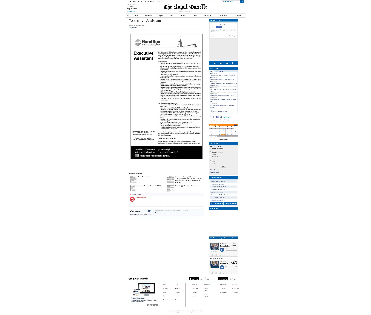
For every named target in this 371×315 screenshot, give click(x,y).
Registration (207, 284)
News (136, 15)
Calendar (177, 296)
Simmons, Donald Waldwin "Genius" (219, 195)
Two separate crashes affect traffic (219, 111)
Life (171, 15)
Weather (177, 292)
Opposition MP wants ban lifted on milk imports (222, 75)
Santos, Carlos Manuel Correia (218, 189)
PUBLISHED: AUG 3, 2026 (216, 241)
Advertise (194, 296)
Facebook (223, 284)
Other (213, 163)
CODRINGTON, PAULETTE (218, 181)
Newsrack (177, 300)
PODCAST (153, 1)
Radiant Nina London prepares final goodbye (222, 95)
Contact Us (195, 288)
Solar (213, 159)
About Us (194, 284)
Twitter (223, 288)
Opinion (183, 15)
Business (148, 15)
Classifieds (223, 15)
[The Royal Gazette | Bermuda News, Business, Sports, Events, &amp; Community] (185, 7)
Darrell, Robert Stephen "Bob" (218, 184)
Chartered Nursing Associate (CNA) (149, 186)
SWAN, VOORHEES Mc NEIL (218, 197)
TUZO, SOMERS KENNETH (218, 200)
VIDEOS (140, 1)
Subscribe (238, 15)
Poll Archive (214, 172)
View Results (214, 170)
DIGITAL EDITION (131, 1)
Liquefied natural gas (217, 152)
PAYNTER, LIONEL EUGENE (218, 186)
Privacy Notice (206, 289)
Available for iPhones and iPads (205, 278)
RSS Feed (236, 288)
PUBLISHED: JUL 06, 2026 (216, 258)
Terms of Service (182, 217)
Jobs (195, 15)
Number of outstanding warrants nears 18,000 (222, 79)
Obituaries (207, 15)
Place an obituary (231, 203)
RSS (158, 1)
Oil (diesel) (215, 157)
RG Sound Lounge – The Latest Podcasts (224, 238)
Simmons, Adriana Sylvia (217, 192)
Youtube (235, 284)
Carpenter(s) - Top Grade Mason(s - (186, 186)
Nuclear (214, 154)
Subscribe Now (131, 11)
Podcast (235, 292)
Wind (213, 161)
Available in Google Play (233, 278)
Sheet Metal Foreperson (145, 177)
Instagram (224, 292)
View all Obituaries (217, 203)
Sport (161, 15)
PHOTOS (146, 1)
